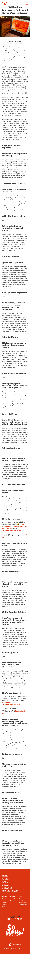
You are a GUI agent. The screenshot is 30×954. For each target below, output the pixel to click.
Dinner (4, 902)
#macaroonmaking (21, 526)
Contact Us (13, 899)
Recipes (5, 878)
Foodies (6, 881)
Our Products (9, 887)
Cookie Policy (23, 904)
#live (10, 528)
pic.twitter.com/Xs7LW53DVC (12, 530)
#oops (22, 524)
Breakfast (4, 899)
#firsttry (5, 528)
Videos (5, 875)
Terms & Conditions (22, 899)
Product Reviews (10, 890)
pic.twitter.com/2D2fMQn (11, 704)
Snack (3, 906)
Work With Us (13, 900)
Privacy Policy (23, 902)
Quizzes (5, 884)
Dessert (4, 904)
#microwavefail (7, 526)
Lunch (3, 900)
